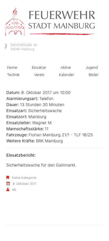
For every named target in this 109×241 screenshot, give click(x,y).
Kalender (66, 75)
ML (14, 189)
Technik (13, 75)
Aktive (66, 67)
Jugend (92, 67)
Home (12, 67)
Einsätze (39, 67)
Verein (39, 75)
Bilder (93, 75)
